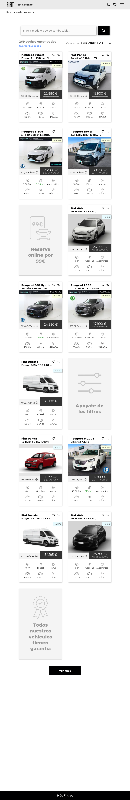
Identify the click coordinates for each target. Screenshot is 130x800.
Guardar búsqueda (30, 46)
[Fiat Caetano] (10, 5)
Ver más (65, 671)
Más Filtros (65, 795)
